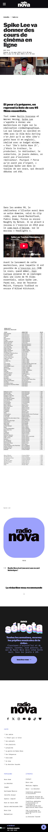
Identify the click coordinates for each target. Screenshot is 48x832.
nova (24, 560)
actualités (9, 748)
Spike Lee (27, 119)
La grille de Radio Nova (14, 751)
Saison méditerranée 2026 (13, 806)
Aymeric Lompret (9, 799)
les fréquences (11, 754)
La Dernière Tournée (33, 816)
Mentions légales (32, 785)
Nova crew (29, 782)
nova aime (9, 758)
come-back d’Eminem (18, 228)
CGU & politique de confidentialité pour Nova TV (33, 812)
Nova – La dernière (32, 789)
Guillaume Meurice (10, 791)
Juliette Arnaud (9, 795)
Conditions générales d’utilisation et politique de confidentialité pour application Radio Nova (34, 804)
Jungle (6, 787)
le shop (8, 761)
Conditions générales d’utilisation (33, 792)
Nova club (7, 810)
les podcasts (10, 741)
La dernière (8, 783)
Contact (28, 779)
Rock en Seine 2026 (11, 802)
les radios (9, 734)
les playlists (10, 744)
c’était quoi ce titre (14, 738)
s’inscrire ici (27, 268)
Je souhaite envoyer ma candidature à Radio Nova (35, 797)
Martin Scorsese (26, 116)
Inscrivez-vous (23, 660)
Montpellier (8, 814)
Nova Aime (7, 779)
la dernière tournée (13, 764)
